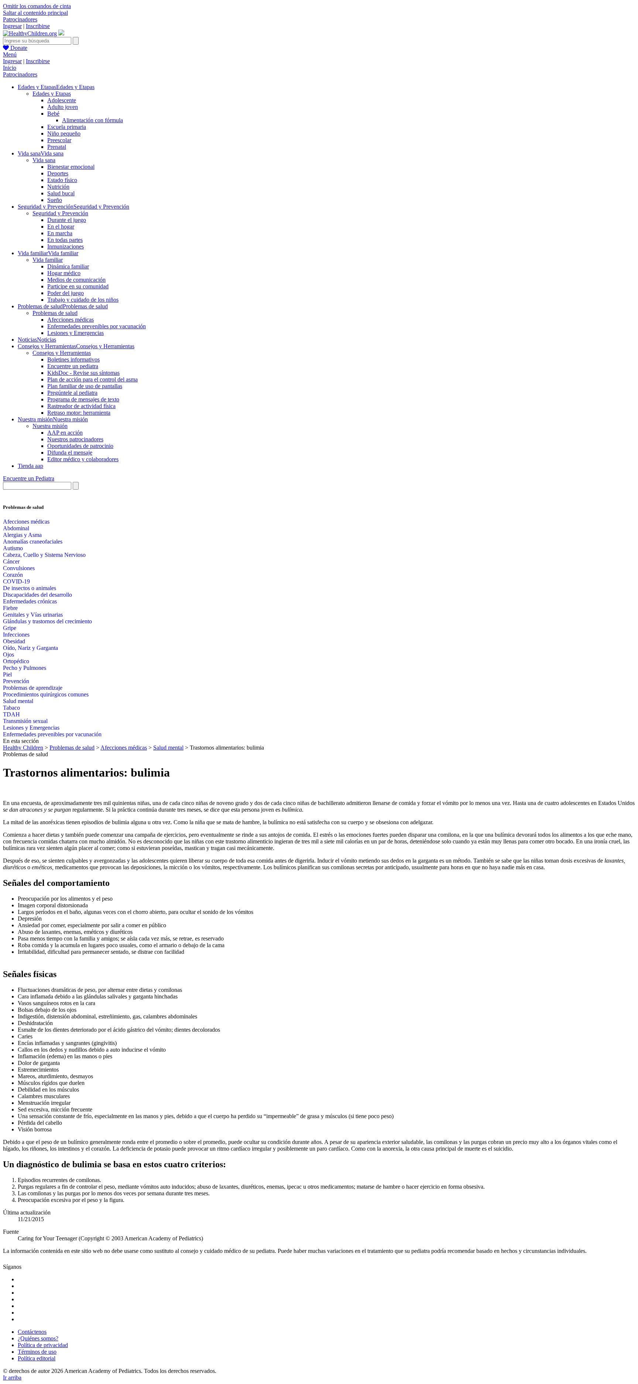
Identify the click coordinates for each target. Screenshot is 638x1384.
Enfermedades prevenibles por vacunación (96, 326)
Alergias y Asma (22, 535)
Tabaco (11, 708)
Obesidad (14, 641)
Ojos (8, 654)
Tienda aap (30, 466)
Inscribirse (38, 26)
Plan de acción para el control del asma (92, 379)
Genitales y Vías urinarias (33, 615)
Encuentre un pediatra (72, 366)
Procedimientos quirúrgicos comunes (46, 694)
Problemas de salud (55, 313)
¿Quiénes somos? (38, 1338)
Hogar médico (63, 273)
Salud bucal (61, 193)
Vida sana (43, 160)
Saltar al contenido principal (35, 13)
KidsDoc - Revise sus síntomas (83, 373)
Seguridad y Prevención (60, 213)
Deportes (57, 173)
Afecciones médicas (70, 319)
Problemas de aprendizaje (32, 688)
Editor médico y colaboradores (83, 459)
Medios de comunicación (76, 280)
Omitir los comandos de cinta (37, 6)
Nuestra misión (50, 426)
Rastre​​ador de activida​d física (81, 406)
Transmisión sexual (25, 721)
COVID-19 (16, 581)
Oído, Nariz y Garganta (30, 648)
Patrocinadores (20, 19)
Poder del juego (65, 293)
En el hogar (60, 226)
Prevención (16, 681)
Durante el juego (66, 220)
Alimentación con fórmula (92, 120)
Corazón (13, 575)
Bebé (53, 113)
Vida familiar (47, 260)
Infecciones (16, 634)
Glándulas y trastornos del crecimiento (47, 621)
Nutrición (58, 187)
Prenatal (56, 147)
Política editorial (36, 1358)
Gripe (9, 628)
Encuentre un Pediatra (28, 478)
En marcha (59, 233)
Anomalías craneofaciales (32, 541)
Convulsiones (19, 568)
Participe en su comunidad (78, 286)
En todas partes (65, 240)
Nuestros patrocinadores (75, 439)
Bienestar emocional (71, 167)
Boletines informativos (73, 359)
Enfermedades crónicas (30, 601)
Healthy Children (23, 747)
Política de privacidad (43, 1345)
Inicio (9, 68)
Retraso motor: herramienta (78, 413)
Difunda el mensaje (69, 452)
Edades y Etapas (51, 93)
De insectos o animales (29, 588)
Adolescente (61, 100)
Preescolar (59, 140)
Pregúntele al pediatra (72, 393)
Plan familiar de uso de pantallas (84, 386)
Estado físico (62, 180)
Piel (7, 674)
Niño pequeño (63, 133)
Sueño (54, 200)
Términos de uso (37, 1352)
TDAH (11, 714)
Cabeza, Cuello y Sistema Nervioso (44, 555)
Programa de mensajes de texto (83, 399)
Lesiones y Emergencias (75, 333)
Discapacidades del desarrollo (37, 595)
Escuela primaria (66, 127)
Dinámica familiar (68, 266)
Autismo (13, 548)
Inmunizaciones (65, 246)
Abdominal (16, 528)
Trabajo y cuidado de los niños (83, 300)
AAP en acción (65, 432)
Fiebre (10, 608)
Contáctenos (32, 1332)
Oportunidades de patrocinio (80, 446)
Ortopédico (16, 661)
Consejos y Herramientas (61, 353)
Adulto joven (62, 107)
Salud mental (18, 701)
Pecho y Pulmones (24, 668)
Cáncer (11, 561)
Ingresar (12, 26)
